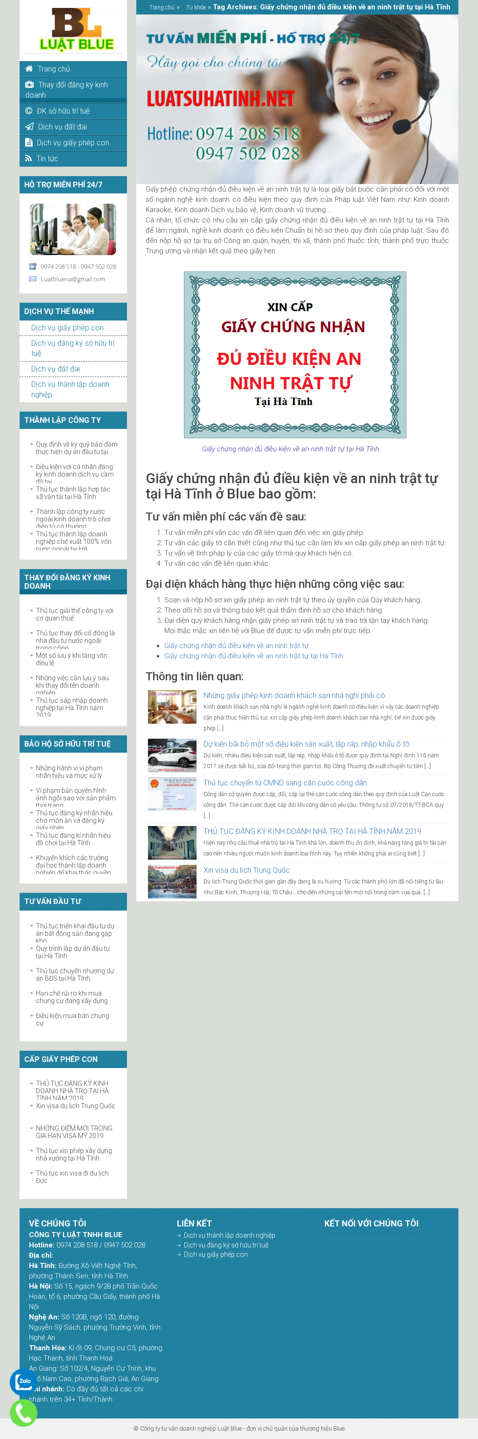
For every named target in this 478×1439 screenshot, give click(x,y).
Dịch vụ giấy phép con (67, 327)
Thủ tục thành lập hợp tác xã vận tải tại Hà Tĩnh (73, 492)
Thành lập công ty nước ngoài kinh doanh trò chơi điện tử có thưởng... (73, 519)
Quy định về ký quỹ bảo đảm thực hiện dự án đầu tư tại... (77, 448)
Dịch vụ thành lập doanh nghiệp (229, 1235)
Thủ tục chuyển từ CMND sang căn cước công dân (285, 782)
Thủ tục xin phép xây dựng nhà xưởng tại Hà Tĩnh (74, 1154)
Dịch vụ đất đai (55, 368)
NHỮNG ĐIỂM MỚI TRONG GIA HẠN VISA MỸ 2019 (74, 1132)
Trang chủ (162, 7)
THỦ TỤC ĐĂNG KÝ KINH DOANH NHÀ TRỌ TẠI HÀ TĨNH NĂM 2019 (72, 1091)
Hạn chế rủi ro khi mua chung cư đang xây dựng (72, 997)
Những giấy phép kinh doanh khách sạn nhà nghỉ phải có (294, 695)
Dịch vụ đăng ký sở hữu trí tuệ (226, 1245)
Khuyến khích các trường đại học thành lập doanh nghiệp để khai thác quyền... (75, 865)
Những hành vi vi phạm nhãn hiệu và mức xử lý (69, 771)
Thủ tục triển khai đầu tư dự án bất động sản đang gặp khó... (75, 933)
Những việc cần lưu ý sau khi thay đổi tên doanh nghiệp (72, 685)
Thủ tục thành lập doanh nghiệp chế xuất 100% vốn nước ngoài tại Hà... (74, 541)
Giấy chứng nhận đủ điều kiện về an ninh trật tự (236, 645)
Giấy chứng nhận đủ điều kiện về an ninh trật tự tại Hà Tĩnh (253, 656)
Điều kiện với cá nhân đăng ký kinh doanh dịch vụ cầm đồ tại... (75, 474)
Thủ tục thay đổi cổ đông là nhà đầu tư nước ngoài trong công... (75, 640)
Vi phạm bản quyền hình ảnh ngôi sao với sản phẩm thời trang (76, 798)
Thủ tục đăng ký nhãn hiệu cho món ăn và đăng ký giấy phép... (74, 820)
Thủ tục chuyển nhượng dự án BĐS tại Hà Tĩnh (75, 974)
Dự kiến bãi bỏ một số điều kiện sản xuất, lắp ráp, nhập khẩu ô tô (307, 744)
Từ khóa (196, 7)
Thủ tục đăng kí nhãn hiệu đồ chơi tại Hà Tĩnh (73, 839)
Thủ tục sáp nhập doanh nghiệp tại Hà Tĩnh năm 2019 (72, 708)
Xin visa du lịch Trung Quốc (75, 1106)
